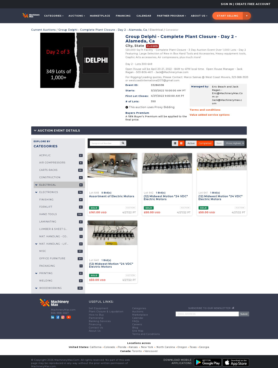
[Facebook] (57, 317)
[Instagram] (63, 317)
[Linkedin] (53, 317)
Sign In (226, 4)
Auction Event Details (58, 130)
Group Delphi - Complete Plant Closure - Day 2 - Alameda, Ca (102, 29)
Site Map (138, 330)
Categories (53, 15)
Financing (123, 15)
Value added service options (210, 114)
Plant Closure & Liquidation (106, 311)
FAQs (135, 321)
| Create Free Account (252, 4)
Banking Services (100, 321)
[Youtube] (68, 317)
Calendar (143, 15)
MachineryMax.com (63, 309)
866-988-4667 (60, 313)
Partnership (96, 318)
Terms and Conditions (146, 334)
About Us (198, 15)
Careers (137, 324)
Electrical (156, 29)
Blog (135, 327)
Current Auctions (43, 29)
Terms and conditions (205, 109)
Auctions (76, 15)
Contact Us (96, 327)
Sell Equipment (98, 308)
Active (191, 143)
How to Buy (96, 314)
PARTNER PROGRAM (170, 15)
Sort (219, 143)
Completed (205, 143)
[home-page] (31, 15)
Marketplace (100, 15)
